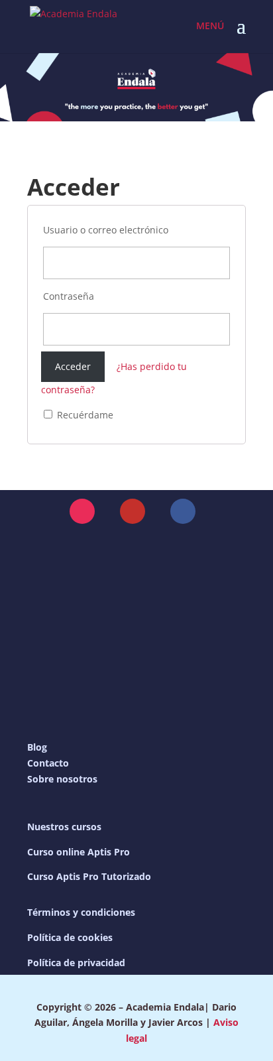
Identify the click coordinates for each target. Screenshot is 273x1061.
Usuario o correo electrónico (105, 229)
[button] (241, 34)
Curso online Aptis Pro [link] (78, 851)
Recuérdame (83, 414)
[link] (73, 25)
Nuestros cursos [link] (64, 826)
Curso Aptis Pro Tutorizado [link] (89, 876)
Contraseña (68, 296)
